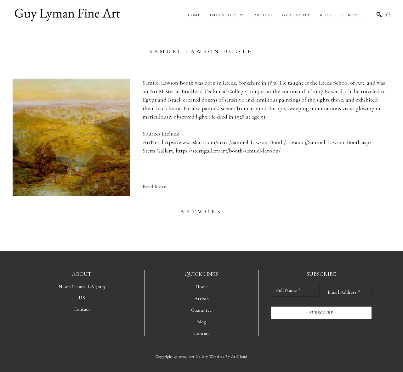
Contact (81, 309)
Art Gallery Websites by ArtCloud (218, 356)
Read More (154, 186)
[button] (227, 15)
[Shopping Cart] (388, 14)
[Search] (379, 14)
